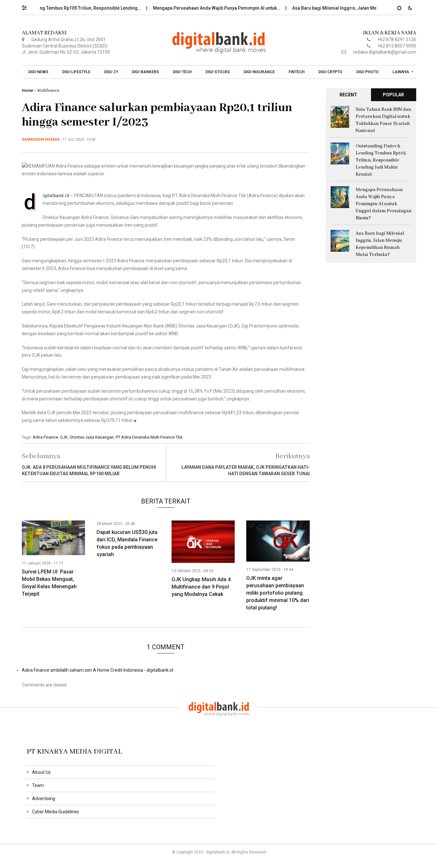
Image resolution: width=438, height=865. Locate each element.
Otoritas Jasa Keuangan (92, 437)
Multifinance (48, 90)
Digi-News (38, 72)
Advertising (43, 798)
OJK (64, 437)
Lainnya (400, 72)
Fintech (297, 72)
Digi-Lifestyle (76, 72)
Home (27, 90)
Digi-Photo (367, 72)
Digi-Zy (111, 72)
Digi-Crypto (330, 72)
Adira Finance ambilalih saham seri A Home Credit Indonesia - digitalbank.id (97, 670)
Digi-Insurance (259, 72)
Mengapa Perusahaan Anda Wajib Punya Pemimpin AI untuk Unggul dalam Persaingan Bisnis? (383, 204)
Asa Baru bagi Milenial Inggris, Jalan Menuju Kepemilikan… (342, 8)
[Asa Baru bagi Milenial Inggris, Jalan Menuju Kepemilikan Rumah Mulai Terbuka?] (340, 240)
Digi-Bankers (145, 72)
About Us (41, 772)
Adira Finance (45, 437)
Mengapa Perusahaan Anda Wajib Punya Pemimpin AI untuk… (204, 8)
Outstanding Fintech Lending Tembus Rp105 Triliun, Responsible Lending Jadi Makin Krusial (381, 160)
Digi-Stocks (218, 72)
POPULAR (393, 94)
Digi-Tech (182, 72)
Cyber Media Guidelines (55, 811)
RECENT (348, 94)
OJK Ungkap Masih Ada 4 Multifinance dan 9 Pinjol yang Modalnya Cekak (201, 586)
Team (38, 785)
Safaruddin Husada (41, 139)
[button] (27, 6)
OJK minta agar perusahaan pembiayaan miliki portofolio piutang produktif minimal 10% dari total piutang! (277, 593)
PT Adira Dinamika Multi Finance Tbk (149, 437)
